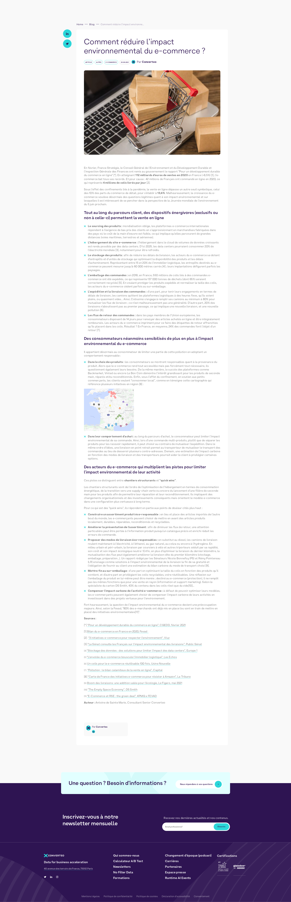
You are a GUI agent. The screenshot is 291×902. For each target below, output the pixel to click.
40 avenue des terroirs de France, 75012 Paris (68, 868)
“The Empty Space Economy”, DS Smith (113, 689)
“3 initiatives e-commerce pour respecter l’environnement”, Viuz (129, 637)
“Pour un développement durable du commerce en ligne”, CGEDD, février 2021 (136, 625)
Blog (91, 24)
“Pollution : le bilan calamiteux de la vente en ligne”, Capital (125, 670)
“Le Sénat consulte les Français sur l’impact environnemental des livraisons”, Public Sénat (145, 644)
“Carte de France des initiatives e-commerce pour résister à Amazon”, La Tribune (139, 676)
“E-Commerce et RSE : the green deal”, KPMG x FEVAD (122, 696)
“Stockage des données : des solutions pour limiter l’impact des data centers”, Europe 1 (142, 650)
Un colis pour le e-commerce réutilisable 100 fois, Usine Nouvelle (129, 663)
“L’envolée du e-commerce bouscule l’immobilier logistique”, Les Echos (132, 657)
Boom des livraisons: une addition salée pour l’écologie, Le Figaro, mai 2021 (134, 683)
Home (80, 24)
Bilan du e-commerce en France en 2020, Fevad (118, 631)
